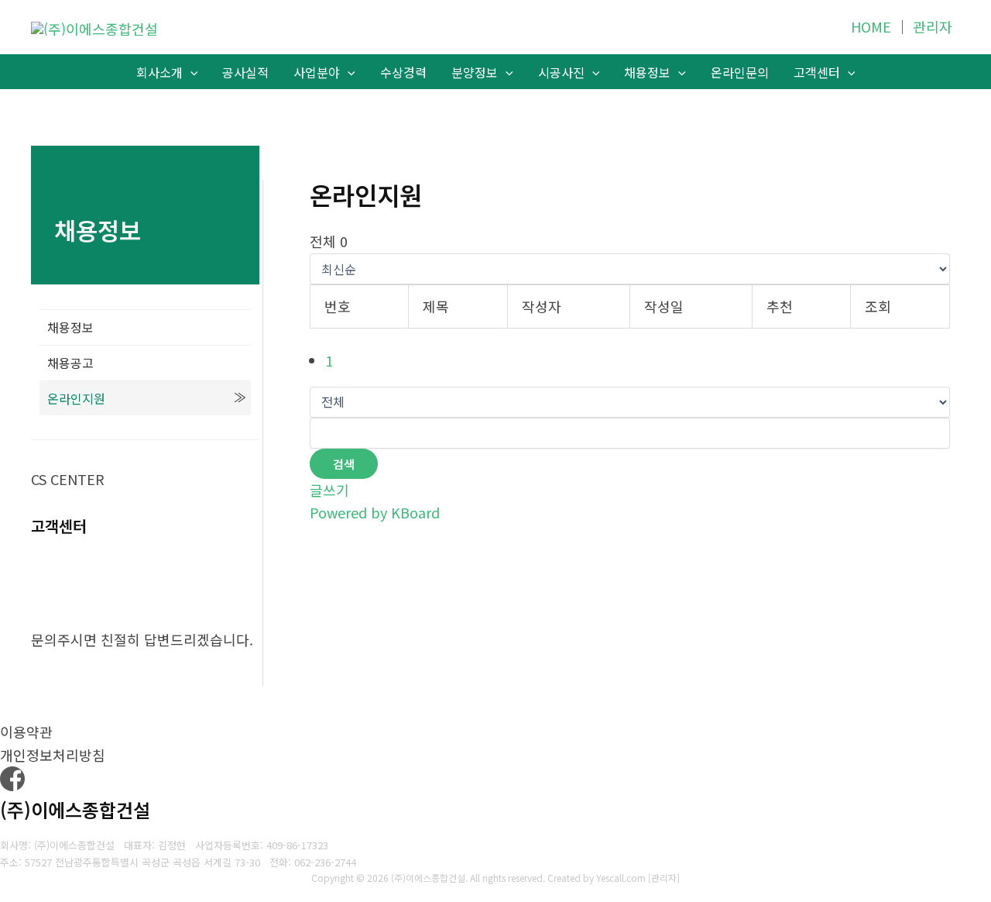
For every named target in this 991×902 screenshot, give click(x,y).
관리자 (932, 26)
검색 (344, 464)
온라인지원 (76, 398)
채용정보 (647, 72)
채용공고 (70, 362)
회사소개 (159, 72)
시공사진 (561, 72)
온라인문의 (740, 72)
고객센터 (817, 72)
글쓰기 (329, 490)
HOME (871, 26)
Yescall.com (621, 877)
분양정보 (474, 72)
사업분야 (316, 72)
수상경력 (403, 72)
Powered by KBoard (375, 512)
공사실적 (245, 72)
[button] (190, 73)
